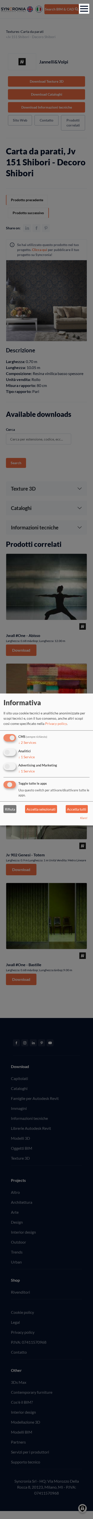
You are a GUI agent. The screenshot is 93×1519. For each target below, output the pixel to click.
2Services (27, 742)
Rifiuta (10, 809)
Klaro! (84, 818)
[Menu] (84, 9)
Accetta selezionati (41, 809)
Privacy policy (56, 723)
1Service (26, 757)
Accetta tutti (76, 809)
